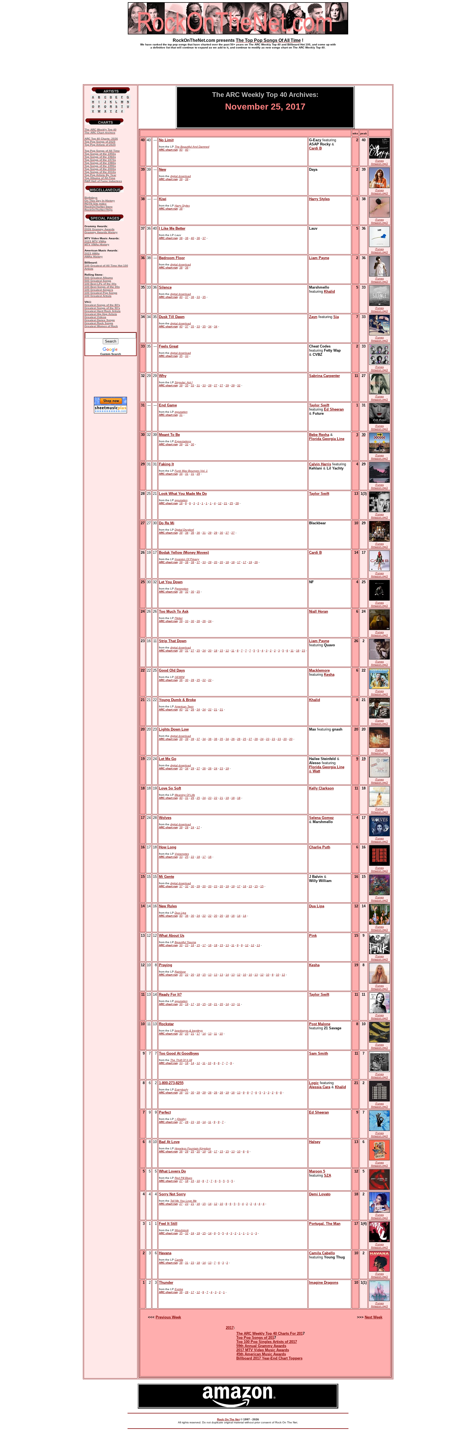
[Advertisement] (238, 64)
